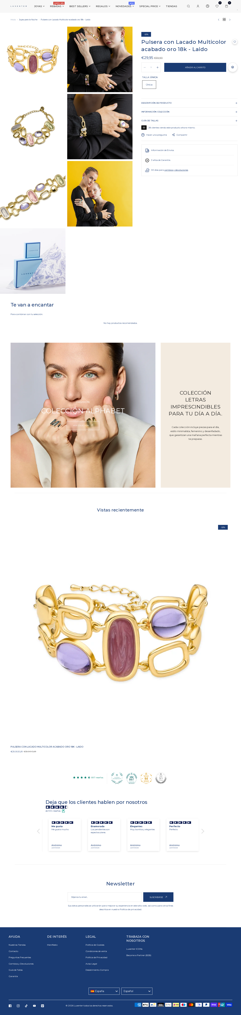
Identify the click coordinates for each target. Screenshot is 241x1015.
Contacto (13, 951)
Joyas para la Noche (28, 19)
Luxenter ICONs (134, 949)
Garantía (13, 976)
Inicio (13, 19)
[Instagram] (18, 1005)
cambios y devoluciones (176, 170)
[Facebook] (10, 1005)
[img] (122, 807)
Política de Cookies (95, 944)
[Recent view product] (207, 6)
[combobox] (104, 991)
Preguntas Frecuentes (20, 957)
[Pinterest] (42, 1005)
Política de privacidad (130, 909)
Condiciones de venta (96, 951)
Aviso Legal (91, 963)
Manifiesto (52, 944)
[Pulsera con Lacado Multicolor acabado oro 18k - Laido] (120, 632)
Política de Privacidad (96, 957)
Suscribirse (157, 897)
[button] (234, 41)
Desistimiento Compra (97, 970)
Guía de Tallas (16, 970)
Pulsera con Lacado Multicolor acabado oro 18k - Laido (47, 746)
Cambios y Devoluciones (21, 963)
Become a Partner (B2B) (138, 955)
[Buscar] (188, 6)
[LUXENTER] (19, 6)
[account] (198, 6)
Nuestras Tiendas (17, 944)
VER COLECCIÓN (81, 425)
